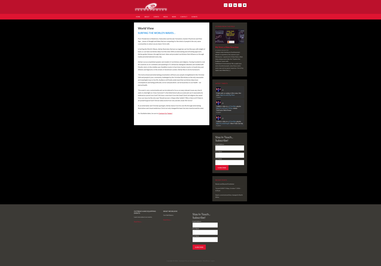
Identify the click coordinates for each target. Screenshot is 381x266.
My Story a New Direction (227, 47)
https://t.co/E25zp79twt (227, 95)
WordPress (206, 261)
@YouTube (232, 106)
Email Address (219, 144)
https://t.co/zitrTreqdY (223, 123)
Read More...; (138, 222)
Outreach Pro (183, 261)
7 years (218, 97)
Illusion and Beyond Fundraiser (224, 184)
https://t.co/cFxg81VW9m (224, 108)
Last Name (218, 159)
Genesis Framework (196, 261)
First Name (218, 151)
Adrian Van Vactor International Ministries (151, 7)
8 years (218, 112)
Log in (213, 261)
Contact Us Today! (165, 113)
